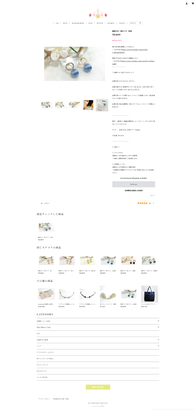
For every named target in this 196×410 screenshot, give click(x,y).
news (90, 23)
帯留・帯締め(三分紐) (44, 327)
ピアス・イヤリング (42, 365)
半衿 (38, 334)
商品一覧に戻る (98, 387)
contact (122, 23)
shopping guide (78, 23)
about (65, 23)
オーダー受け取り (42, 377)
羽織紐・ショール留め (43, 321)
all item (100, 23)
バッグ (39, 346)
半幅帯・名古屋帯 (42, 340)
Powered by (96, 406)
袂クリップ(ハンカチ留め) (45, 359)
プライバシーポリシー (44, 399)
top (57, 23)
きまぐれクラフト (42, 371)
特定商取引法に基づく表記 (61, 399)
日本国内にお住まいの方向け (134, 190)
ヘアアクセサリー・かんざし (45, 352)
